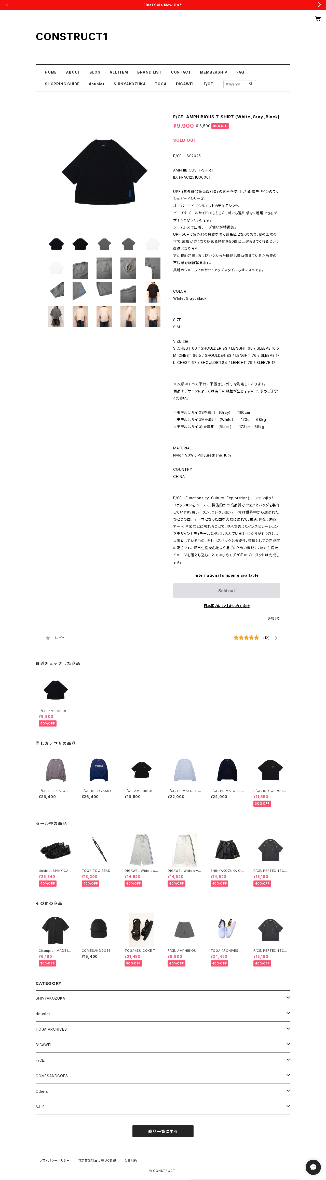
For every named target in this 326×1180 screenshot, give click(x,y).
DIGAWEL (185, 84)
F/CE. (209, 84)
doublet (96, 84)
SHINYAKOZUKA (130, 84)
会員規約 (130, 1160)
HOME (51, 72)
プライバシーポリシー (55, 1160)
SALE (40, 1107)
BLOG (94, 72)
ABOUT (73, 72)
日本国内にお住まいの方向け (227, 606)
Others (42, 1091)
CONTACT (181, 72)
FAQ (240, 72)
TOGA (161, 84)
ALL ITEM (119, 72)
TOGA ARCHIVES (51, 1029)
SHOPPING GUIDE (62, 84)
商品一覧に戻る (163, 1131)
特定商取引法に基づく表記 (97, 1160)
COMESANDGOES (52, 1076)
